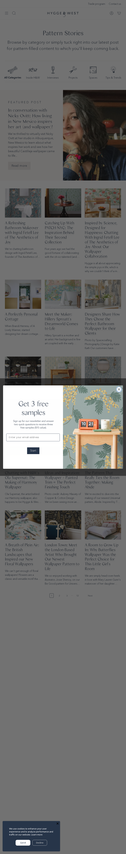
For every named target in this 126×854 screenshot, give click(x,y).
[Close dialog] (119, 389)
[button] (33, 450)
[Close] (57, 823)
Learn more (36, 834)
